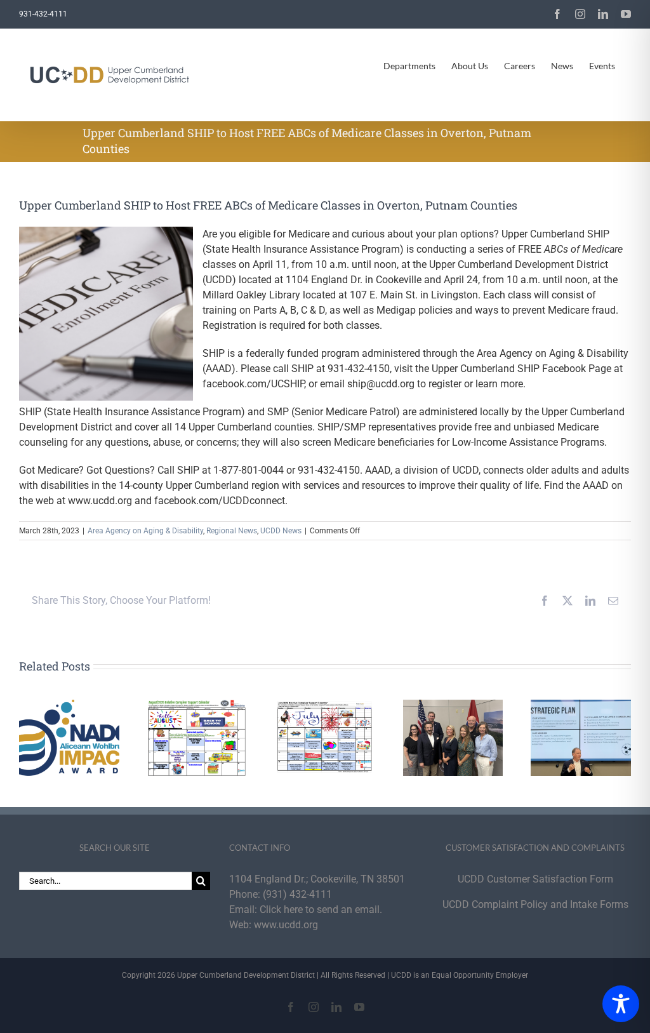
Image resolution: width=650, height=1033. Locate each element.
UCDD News (281, 530)
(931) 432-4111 (297, 894)
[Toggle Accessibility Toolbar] (620, 1003)
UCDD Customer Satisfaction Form (535, 879)
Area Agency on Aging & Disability (145, 530)
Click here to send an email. (321, 909)
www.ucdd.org (286, 925)
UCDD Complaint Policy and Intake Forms (535, 904)
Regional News (231, 530)
